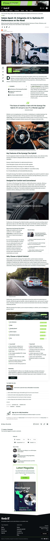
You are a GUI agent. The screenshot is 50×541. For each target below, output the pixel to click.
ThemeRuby (12, 406)
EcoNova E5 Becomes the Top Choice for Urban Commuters (19, 397)
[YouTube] (44, 539)
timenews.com (22, 404)
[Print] (2, 81)
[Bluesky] (31, 442)
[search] (41, 8)
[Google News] (19, 442)
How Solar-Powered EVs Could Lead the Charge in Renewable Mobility (40, 234)
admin (5, 30)
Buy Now (43, 70)
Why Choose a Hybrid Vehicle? (16, 95)
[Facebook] (19, 439)
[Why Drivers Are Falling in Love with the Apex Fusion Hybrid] (15, 450)
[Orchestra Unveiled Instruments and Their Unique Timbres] (15, 461)
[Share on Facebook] (2, 27)
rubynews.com (15, 404)
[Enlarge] (47, 123)
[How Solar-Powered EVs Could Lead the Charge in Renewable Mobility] (31, 234)
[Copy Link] (9, 27)
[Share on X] (4, 27)
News (3, 15)
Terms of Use (21, 417)
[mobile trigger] (2, 8)
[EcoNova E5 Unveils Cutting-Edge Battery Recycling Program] (15, 456)
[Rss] (48, 539)
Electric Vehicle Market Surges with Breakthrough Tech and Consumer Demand (23, 392)
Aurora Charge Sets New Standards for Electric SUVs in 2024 (19, 399)
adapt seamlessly (36, 86)
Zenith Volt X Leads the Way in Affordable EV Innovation (26, 387)
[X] (31, 439)
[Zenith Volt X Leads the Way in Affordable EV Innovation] (10, 387)
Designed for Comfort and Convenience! (14, 92)
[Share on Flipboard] (7, 27)
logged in (9, 431)
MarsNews (18, 406)
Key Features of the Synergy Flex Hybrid (18, 89)
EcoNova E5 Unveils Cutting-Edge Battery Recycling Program (20, 394)
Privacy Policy (43, 417)
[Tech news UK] (7, 8)
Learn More (25, 477)
